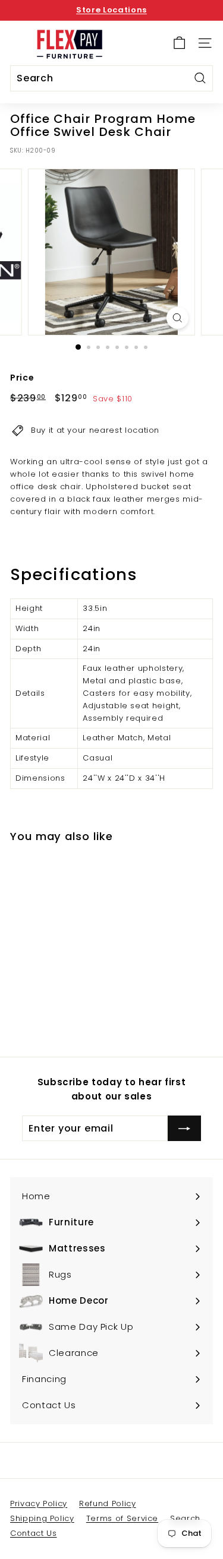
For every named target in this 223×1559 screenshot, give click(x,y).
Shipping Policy (42, 1518)
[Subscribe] (184, 1129)
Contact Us (33, 1533)
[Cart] (179, 43)
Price (22, 378)
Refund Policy (107, 1503)
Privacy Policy (38, 1503)
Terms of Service (122, 1518)
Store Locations (111, 9)
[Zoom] (178, 318)
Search (185, 1518)
